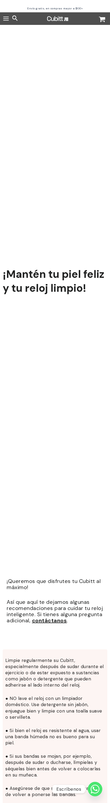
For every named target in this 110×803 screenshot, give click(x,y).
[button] (15, 18)
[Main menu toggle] (6, 19)
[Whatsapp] (95, 789)
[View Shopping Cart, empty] (102, 20)
